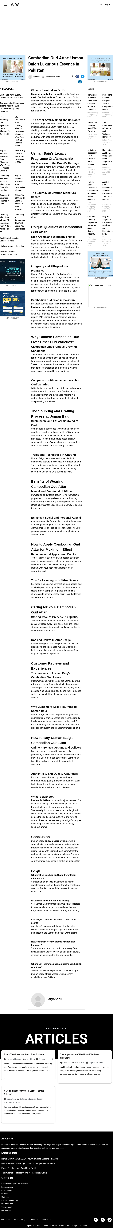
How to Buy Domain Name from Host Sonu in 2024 (20, 156)
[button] (101, 5)
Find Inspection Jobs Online (12, 246)
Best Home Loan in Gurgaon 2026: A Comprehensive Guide (28, 1163)
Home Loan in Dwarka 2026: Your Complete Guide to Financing (29, 1159)
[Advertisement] (56, 30)
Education (11, 1099)
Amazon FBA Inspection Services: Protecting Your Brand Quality (107, 190)
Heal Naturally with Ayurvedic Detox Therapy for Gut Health (5, 125)
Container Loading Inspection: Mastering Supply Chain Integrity (92, 225)
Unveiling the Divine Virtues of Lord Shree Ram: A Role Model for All (5, 223)
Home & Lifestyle (14, 1059)
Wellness (67, 1062)
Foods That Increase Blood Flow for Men (24, 1054)
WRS (15, 5)
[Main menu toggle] (5, 4)
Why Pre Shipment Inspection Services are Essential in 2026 (107, 225)
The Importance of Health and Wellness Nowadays (24, 1173)
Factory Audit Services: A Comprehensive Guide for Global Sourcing (94, 190)
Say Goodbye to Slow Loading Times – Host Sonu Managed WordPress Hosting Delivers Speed (20, 131)
